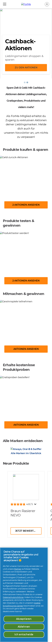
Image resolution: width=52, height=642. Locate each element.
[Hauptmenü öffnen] (4, 4)
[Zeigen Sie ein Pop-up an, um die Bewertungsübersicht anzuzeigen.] (35, 505)
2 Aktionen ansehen (26, 204)
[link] (26, 184)
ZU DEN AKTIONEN (26, 67)
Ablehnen (24, 626)
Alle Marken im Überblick (26, 453)
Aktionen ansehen (26, 349)
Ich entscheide (23, 634)
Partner (17, 569)
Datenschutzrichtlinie (13, 597)
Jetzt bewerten (26, 530)
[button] (47, 4)
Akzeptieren (24, 619)
